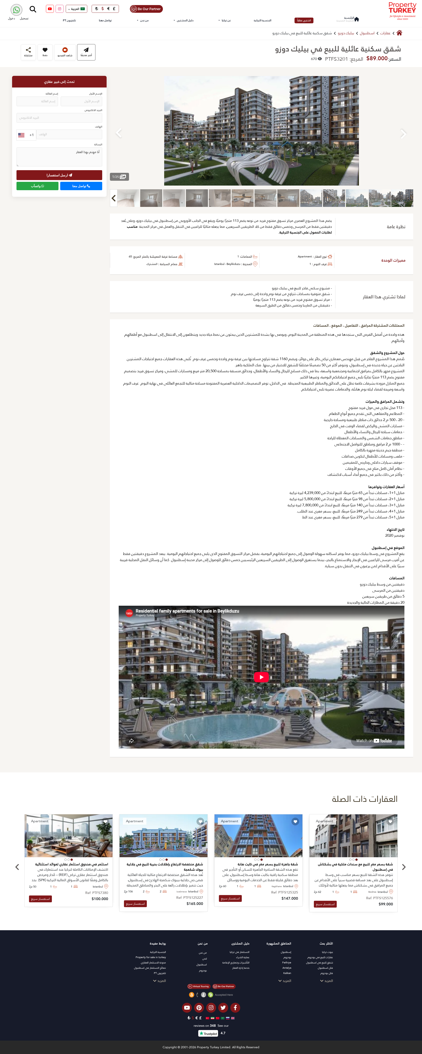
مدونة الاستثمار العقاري (153, 962)
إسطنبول (286, 952)
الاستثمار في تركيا (239, 952)
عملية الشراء (242, 957)
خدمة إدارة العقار (240, 967)
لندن (204, 958)
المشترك (152, 264)
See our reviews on (211, 1025)
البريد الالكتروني (93, 110)
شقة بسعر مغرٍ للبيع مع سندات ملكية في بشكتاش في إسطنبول (355, 867)
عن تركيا (226, 20)
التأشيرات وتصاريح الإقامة (235, 962)
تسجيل (24, 18)
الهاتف (98, 127)
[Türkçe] (206, 1018)
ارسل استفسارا (58, 175)
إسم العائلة (52, 94)
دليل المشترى (185, 20)
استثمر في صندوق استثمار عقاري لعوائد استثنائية (71, 864)
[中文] (217, 1018)
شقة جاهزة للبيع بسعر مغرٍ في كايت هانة (268, 864)
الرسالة (98, 145)
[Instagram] (60, 9)
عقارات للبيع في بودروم (320, 957)
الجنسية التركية (262, 20)
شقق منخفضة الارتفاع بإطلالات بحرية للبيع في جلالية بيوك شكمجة (165, 867)
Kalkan (287, 973)
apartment (305, 256)
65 (130, 256)
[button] (356, 860)
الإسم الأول (95, 94)
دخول (11, 18)
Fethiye (286, 962)
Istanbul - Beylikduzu (227, 264)
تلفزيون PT (69, 20)
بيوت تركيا (327, 952)
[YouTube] (50, 9)
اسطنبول (367, 33)
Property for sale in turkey (151, 957)
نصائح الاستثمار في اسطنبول (150, 967)
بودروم (287, 957)
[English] (232, 1018)
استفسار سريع (325, 904)
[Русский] (227, 1018)
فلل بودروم (326, 973)
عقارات (385, 33)
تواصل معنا (105, 20)
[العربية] (222, 1018)
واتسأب (36, 186)
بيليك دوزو (346, 33)
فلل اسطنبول (325, 967)
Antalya (286, 967)
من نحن (144, 20)
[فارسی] (212, 1018)
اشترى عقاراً (304, 20)
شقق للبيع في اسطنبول (319, 962)
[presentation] (17, 868)
